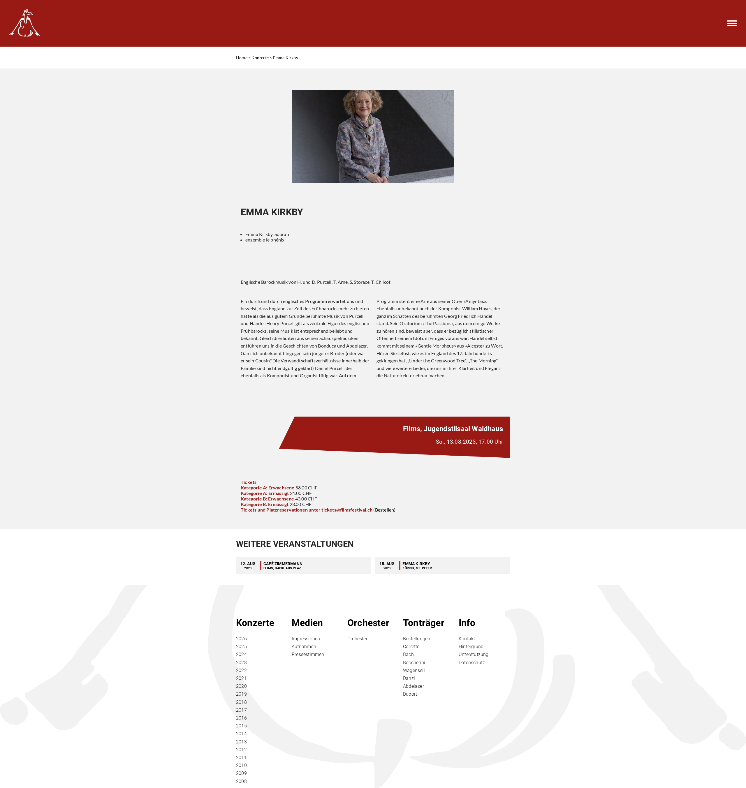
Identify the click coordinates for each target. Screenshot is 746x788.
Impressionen (306, 638)
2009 (241, 773)
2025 (241, 646)
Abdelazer (413, 686)
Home (241, 57)
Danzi (409, 678)
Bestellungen (416, 638)
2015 (241, 726)
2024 (241, 654)
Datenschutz (472, 662)
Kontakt (467, 638)
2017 (241, 710)
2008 (241, 781)
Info (467, 622)
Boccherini (414, 662)
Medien (307, 622)
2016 (241, 718)
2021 (241, 678)
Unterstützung (474, 654)
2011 (241, 757)
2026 (241, 638)
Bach (408, 654)
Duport (410, 694)
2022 (241, 670)
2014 (241, 733)
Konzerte (260, 57)
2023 (241, 662)
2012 (241, 749)
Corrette (411, 646)
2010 (241, 765)
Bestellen (384, 509)
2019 (241, 694)
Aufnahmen (304, 646)
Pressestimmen (308, 654)
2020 (241, 686)
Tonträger (423, 622)
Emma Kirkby (285, 57)
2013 (241, 742)
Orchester (368, 622)
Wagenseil (414, 670)
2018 (241, 702)
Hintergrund (471, 646)
